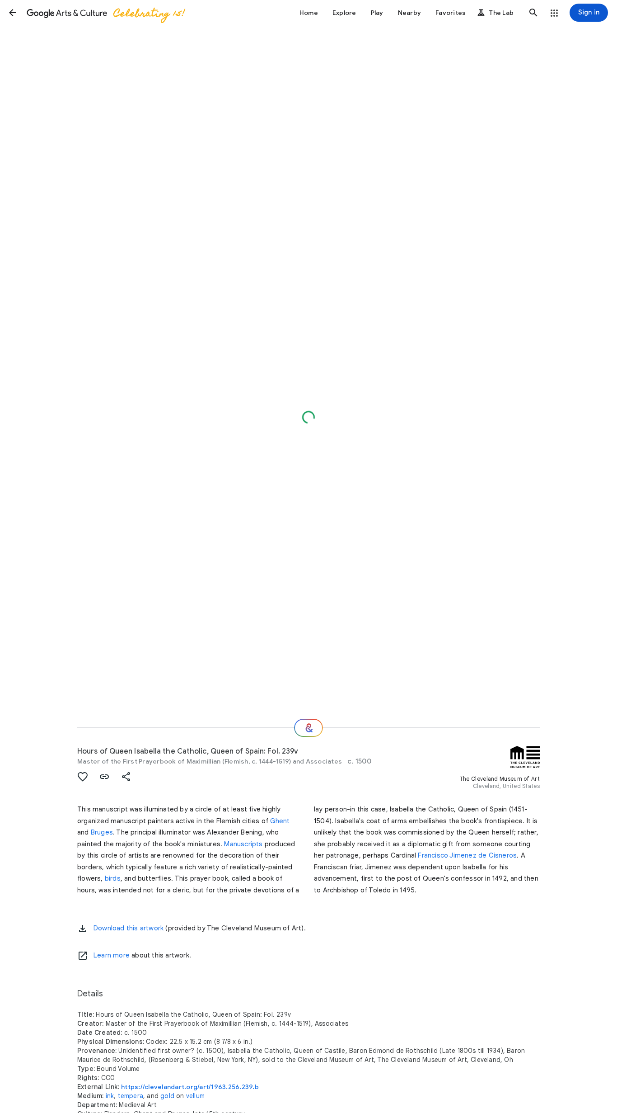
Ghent (280, 821)
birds (113, 878)
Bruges (102, 832)
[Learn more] (82, 956)
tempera (130, 1096)
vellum (195, 1096)
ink (110, 1096)
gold (167, 1096)
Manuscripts (243, 844)
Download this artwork (128, 928)
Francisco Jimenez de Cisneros (467, 855)
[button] (12, 13)
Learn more (111, 955)
